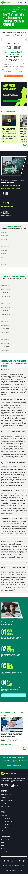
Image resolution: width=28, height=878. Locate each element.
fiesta (15, 7)
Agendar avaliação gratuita (12, 101)
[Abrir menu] (25, 3)
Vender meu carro (13, 695)
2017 (18, 7)
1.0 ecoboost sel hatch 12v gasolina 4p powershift (14, 9)
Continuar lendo (6, 744)
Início (9, 7)
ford (12, 7)
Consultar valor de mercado (14, 75)
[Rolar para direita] (25, 145)
